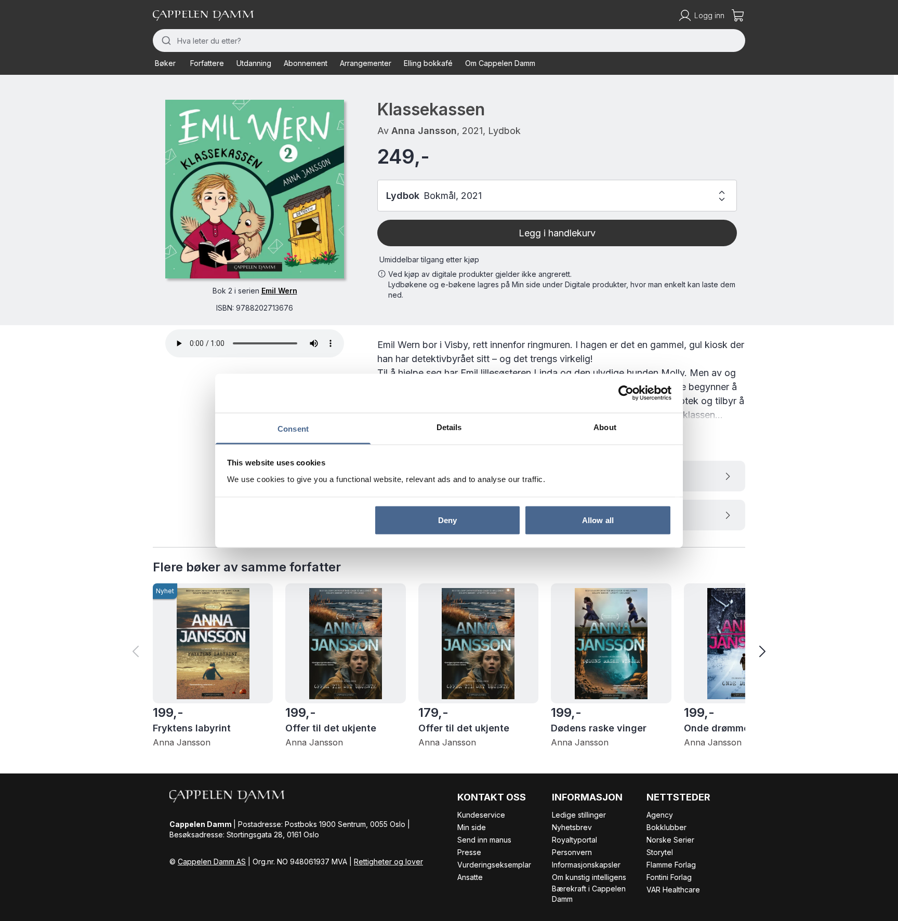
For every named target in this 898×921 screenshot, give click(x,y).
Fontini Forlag (669, 877)
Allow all (598, 520)
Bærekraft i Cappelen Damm (589, 893)
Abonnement (305, 63)
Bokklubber (666, 827)
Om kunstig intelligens (589, 877)
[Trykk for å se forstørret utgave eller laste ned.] (254, 189)
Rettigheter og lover (388, 861)
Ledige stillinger (579, 814)
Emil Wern (279, 290)
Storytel (659, 852)
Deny (447, 520)
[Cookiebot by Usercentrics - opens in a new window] (625, 393)
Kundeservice (481, 814)
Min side (471, 827)
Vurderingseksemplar (494, 864)
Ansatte (470, 877)
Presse (469, 852)
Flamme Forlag (671, 864)
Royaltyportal (574, 839)
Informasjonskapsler (586, 864)
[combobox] (449, 40)
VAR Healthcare (673, 889)
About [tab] (604, 426)
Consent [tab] (293, 428)
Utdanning (253, 63)
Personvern (572, 852)
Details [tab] (449, 426)
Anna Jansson (424, 130)
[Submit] (165, 40)
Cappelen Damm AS (212, 861)
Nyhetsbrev (572, 827)
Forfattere (207, 63)
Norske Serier (670, 839)
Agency (659, 814)
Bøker (165, 63)
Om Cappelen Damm (500, 63)
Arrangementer (365, 63)
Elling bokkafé (428, 63)
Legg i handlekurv (557, 233)
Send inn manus (484, 839)
